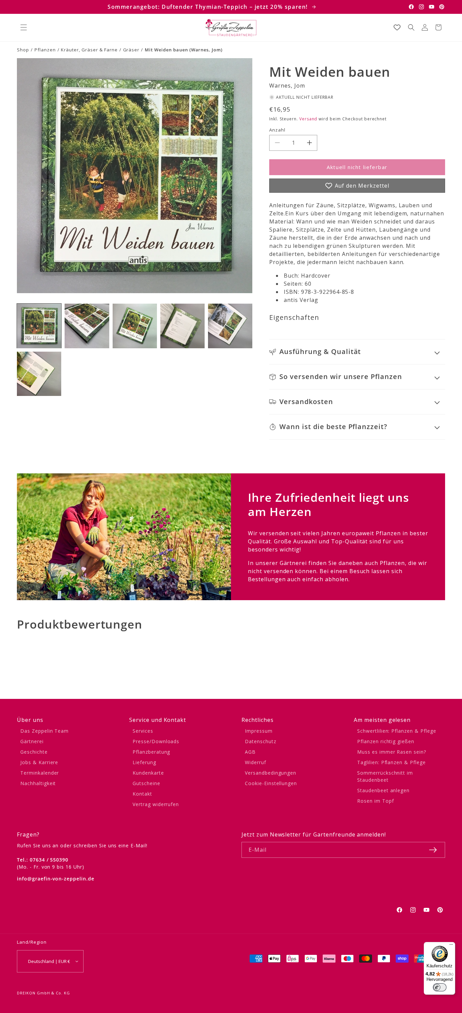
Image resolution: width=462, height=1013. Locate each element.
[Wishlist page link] (397, 27)
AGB (250, 752)
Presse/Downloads (156, 741)
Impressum (259, 731)
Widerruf (255, 762)
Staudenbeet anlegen (383, 790)
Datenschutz (260, 741)
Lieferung (144, 762)
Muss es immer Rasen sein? (391, 752)
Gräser (131, 50)
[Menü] (451, 946)
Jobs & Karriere (39, 762)
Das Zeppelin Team (44, 731)
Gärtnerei (32, 741)
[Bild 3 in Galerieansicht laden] (135, 326)
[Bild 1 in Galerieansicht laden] (39, 326)
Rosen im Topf (375, 801)
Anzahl (277, 130)
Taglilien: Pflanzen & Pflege (391, 762)
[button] (23, 27)
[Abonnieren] (433, 850)
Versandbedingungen (270, 773)
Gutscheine (146, 783)
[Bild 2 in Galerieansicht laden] (87, 326)
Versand (308, 119)
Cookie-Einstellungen (271, 783)
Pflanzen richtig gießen (385, 741)
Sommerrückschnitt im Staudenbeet (385, 776)
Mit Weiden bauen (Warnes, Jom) (184, 50)
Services (143, 731)
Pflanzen (45, 50)
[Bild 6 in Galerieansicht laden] (39, 374)
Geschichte (34, 752)
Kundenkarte (148, 773)
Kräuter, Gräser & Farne (89, 50)
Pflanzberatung (151, 752)
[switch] (439, 987)
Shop (23, 50)
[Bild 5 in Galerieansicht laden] (230, 326)
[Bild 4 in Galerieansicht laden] (182, 326)
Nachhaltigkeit (38, 783)
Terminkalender (39, 773)
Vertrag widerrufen (156, 804)
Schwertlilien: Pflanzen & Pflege (396, 731)
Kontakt (142, 794)
